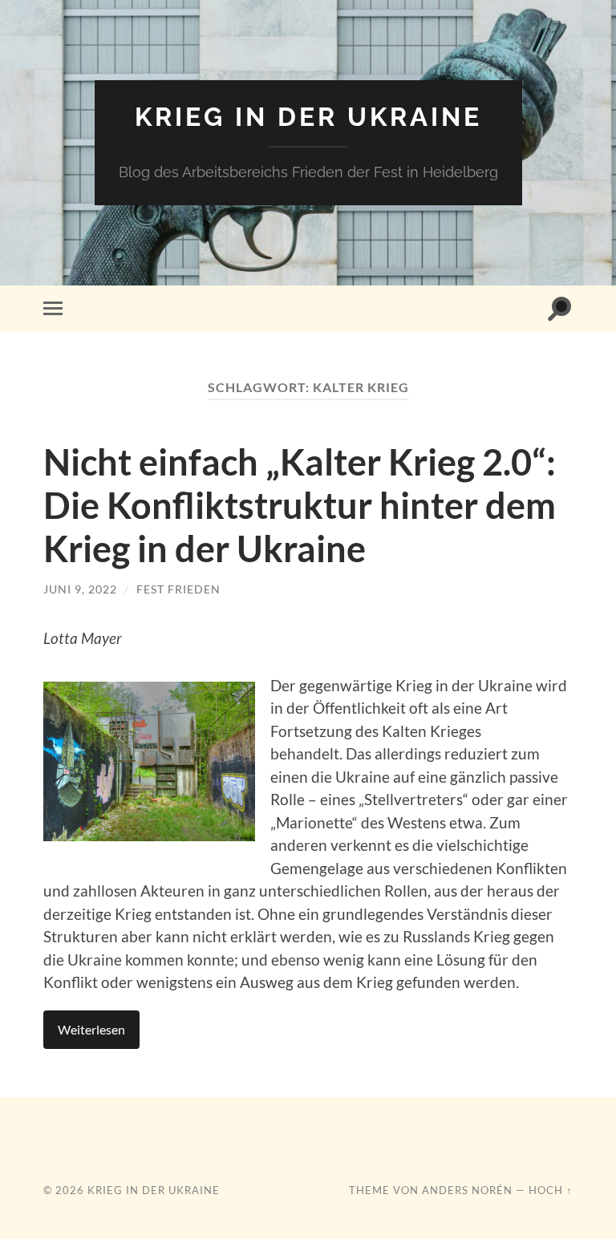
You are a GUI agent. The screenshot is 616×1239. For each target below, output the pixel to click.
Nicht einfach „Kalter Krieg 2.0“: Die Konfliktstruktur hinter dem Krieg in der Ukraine (299, 505)
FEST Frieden (178, 589)
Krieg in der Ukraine (308, 117)
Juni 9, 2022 (80, 589)
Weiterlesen (91, 1029)
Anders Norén (467, 1190)
